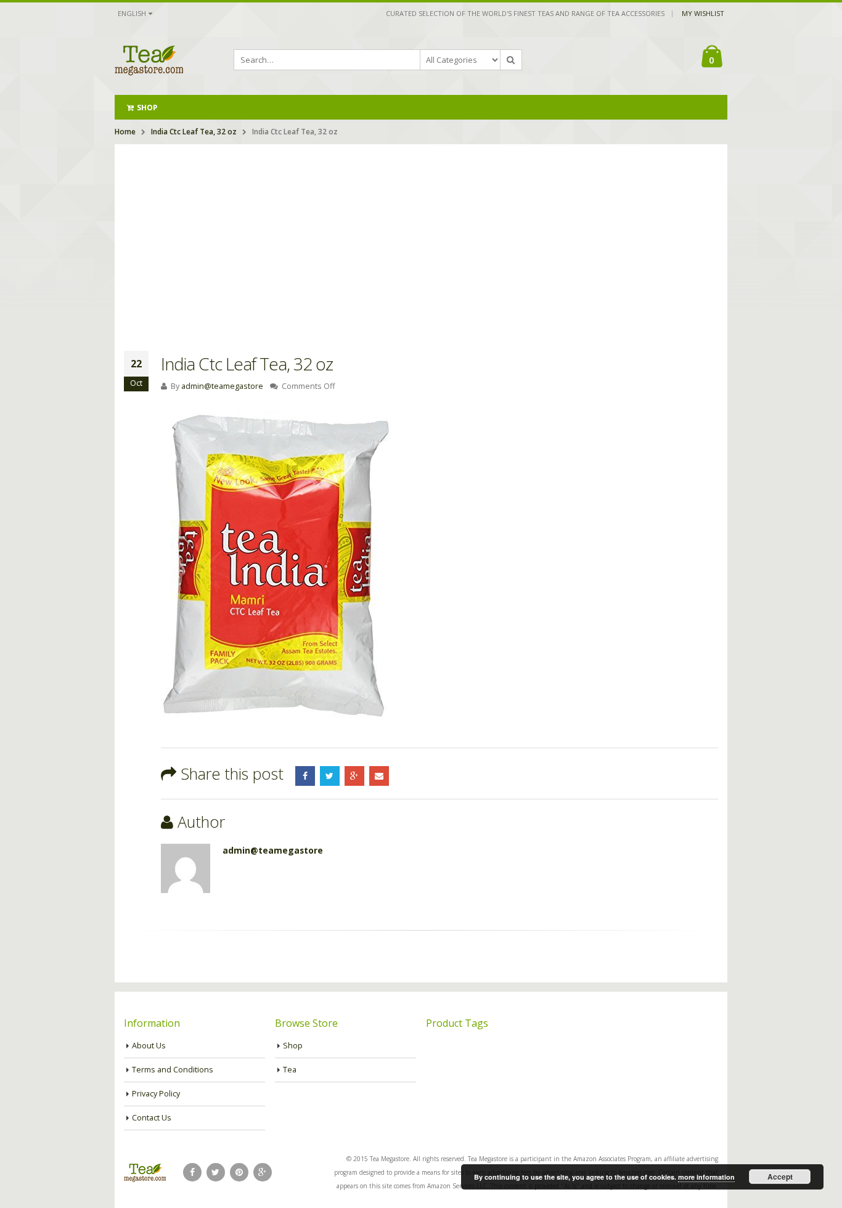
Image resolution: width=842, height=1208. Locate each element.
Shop (147, 107)
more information (706, 1176)
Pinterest (239, 1172)
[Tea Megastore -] (149, 59)
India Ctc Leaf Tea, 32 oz (194, 131)
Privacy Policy (156, 1093)
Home (125, 131)
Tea (289, 1069)
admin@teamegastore (222, 386)
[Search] (511, 60)
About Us (149, 1045)
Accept (780, 1176)
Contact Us (151, 1117)
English (132, 13)
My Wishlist (703, 13)
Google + (354, 776)
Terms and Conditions (172, 1069)
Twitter (330, 776)
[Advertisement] (421, 236)
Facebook (305, 776)
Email (379, 776)
